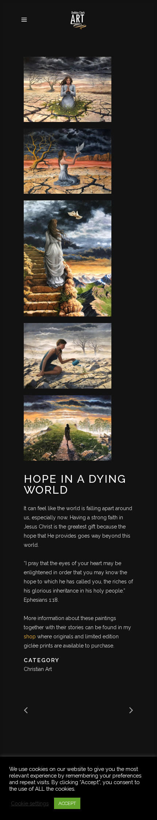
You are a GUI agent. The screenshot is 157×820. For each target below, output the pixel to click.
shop (30, 636)
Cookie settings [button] (30, 803)
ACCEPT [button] (67, 803)
